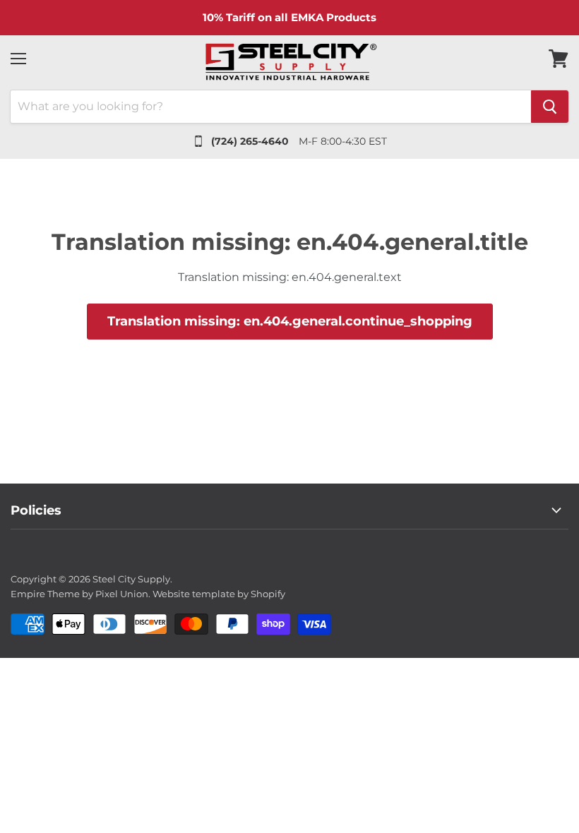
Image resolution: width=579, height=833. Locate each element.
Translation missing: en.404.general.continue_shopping (289, 321)
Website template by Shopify (219, 593)
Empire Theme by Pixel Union (79, 593)
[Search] (549, 106)
